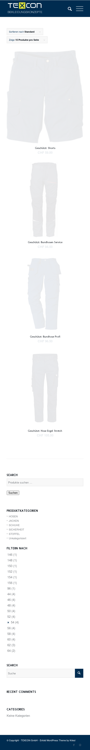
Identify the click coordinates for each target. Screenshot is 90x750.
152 (9, 571)
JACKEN (14, 520)
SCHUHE (14, 525)
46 (9, 599)
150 (9, 565)
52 (9, 616)
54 (12, 622)
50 (9, 611)
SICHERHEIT (16, 529)
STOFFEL (14, 534)
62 (9, 645)
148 (9, 560)
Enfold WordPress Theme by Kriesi (57, 740)
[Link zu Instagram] (80, 745)
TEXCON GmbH (29, 740)
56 (9, 628)
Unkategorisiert (17, 538)
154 (9, 577)
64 (9, 650)
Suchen (13, 492)
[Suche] (68, 8)
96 (9, 588)
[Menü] (77, 8)
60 (9, 639)
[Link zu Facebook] (74, 745)
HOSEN (13, 516)
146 (9, 554)
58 (9, 633)
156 (9, 582)
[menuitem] (68, 8)
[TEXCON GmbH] (37, 8)
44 (9, 594)
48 (9, 605)
